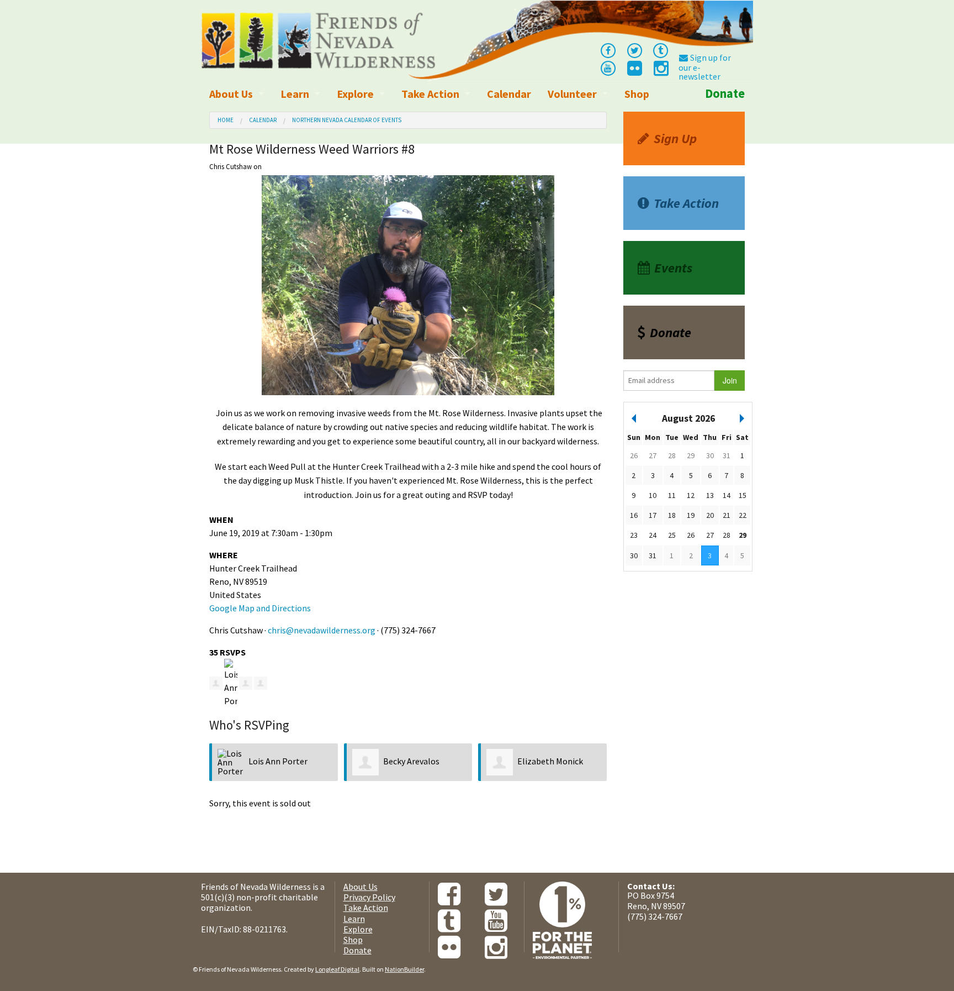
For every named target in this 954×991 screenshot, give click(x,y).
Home (226, 120)
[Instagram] (660, 71)
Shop (636, 94)
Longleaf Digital (337, 969)
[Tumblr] (661, 49)
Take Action (430, 94)
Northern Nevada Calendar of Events (346, 120)
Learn (294, 94)
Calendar (509, 94)
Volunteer (572, 94)
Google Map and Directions (260, 608)
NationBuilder (404, 969)
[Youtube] (608, 67)
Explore (355, 94)
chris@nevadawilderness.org (321, 630)
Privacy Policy (369, 897)
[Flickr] (634, 71)
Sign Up (675, 138)
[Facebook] (608, 49)
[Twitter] (634, 49)
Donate (725, 93)
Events (673, 267)
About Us (231, 94)
